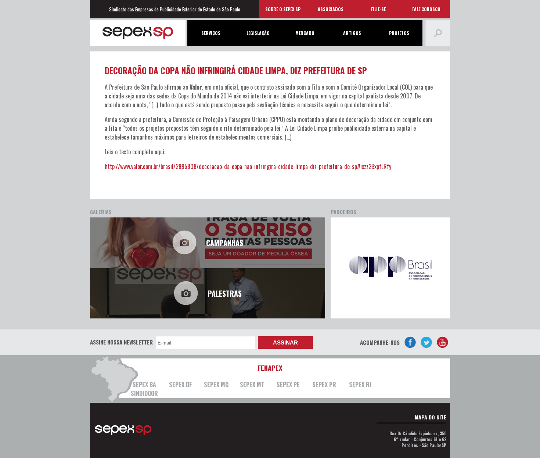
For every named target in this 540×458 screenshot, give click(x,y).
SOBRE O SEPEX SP (282, 9)
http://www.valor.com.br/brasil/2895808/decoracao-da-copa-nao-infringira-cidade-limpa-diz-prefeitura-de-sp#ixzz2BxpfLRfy (248, 166)
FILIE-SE (378, 9)
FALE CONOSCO (426, 9)
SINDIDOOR (144, 393)
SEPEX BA (144, 384)
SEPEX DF (180, 384)
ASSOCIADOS (330, 9)
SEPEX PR (324, 384)
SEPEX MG (216, 384)
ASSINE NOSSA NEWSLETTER (121, 342)
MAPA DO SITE (430, 417)
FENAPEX (270, 368)
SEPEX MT (252, 384)
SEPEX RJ (360, 384)
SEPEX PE (288, 384)
